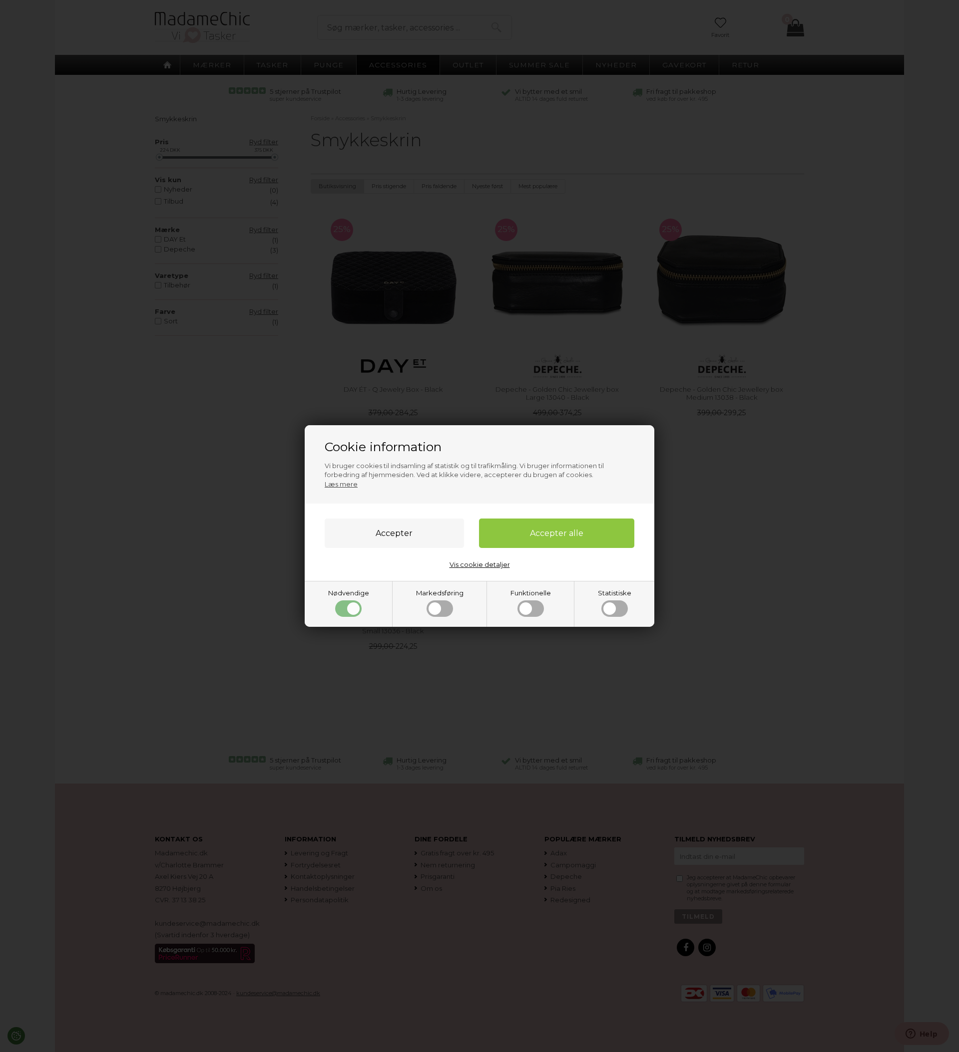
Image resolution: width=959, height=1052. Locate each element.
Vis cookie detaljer (480, 564)
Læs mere (341, 484)
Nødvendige (348, 593)
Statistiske (614, 593)
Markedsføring (440, 593)
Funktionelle (530, 593)
